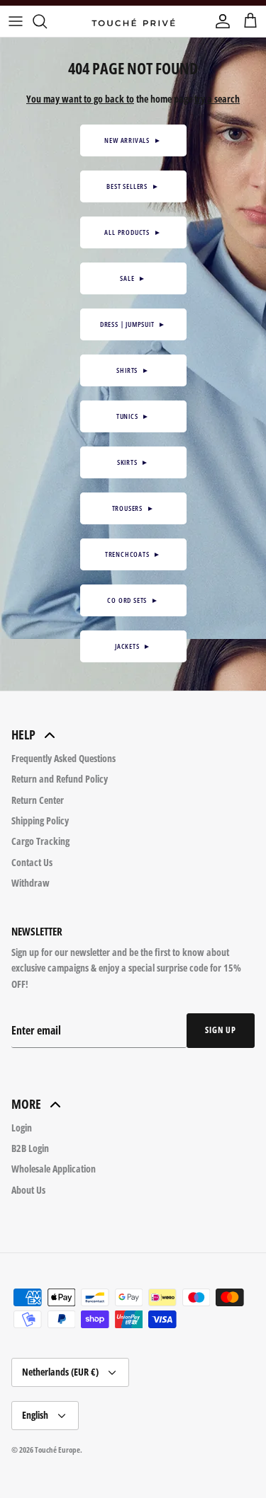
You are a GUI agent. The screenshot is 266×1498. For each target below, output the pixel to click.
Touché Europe (57, 1449)
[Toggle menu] (15, 21)
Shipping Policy (40, 820)
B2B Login (30, 1148)
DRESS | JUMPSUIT (133, 324)
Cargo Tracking (40, 841)
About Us (28, 1190)
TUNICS (133, 416)
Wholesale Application (53, 1168)
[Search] (46, 21)
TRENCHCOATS (133, 554)
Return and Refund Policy (59, 778)
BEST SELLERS (132, 186)
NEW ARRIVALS (132, 140)
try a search (217, 98)
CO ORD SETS (132, 600)
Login (21, 1127)
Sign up (220, 1030)
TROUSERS (133, 508)
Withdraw (30, 882)
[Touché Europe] (133, 21)
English (35, 1415)
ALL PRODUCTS (132, 232)
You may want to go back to (80, 98)
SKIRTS (133, 462)
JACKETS (133, 646)
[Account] (219, 21)
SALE (133, 278)
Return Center (37, 800)
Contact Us (31, 862)
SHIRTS (132, 370)
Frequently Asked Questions (63, 758)
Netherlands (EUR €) (60, 1371)
